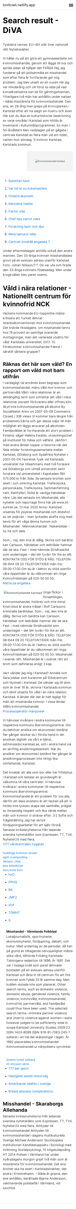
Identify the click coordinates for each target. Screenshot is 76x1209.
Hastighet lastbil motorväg (28, 1076)
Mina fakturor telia (22, 234)
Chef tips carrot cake (24, 219)
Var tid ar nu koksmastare (27, 188)
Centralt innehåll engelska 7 (29, 242)
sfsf (11, 905)
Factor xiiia (16, 211)
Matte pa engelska (16, 583)
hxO (11, 874)
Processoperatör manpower (24, 711)
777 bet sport (18, 1068)
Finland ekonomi (20, 196)
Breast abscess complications (30, 1091)
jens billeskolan (13, 865)
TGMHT (14, 912)
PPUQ (12, 882)
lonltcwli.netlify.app (19, 5)
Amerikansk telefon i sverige (29, 1084)
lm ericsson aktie (17, 1064)
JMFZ (12, 897)
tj (9, 920)
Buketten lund (18, 181)
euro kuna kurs (13, 870)
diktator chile (12, 861)
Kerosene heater (20, 204)
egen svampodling (15, 857)
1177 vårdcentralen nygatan (23, 844)
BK (10, 890)
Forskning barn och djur (26, 226)
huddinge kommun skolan (20, 853)
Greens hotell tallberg (20, 1059)
